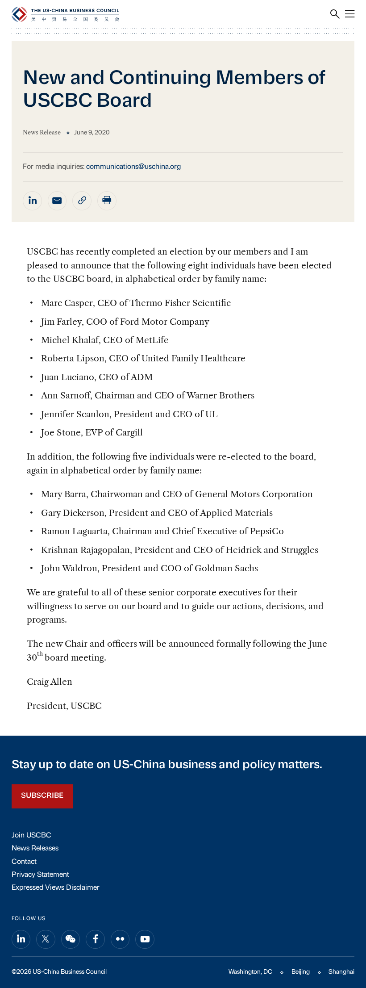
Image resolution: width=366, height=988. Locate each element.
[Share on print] (106, 200)
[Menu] (349, 14)
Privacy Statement (40, 875)
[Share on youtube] (144, 939)
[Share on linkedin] (32, 200)
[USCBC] (65, 14)
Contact (24, 862)
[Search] (335, 14)
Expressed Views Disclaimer (56, 888)
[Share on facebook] (95, 939)
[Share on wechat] (70, 939)
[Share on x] (45, 939)
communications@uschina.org (133, 167)
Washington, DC (250, 972)
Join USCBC (31, 835)
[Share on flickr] (120, 939)
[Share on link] (82, 200)
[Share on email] (57, 200)
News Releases (35, 848)
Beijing (300, 972)
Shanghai (341, 972)
